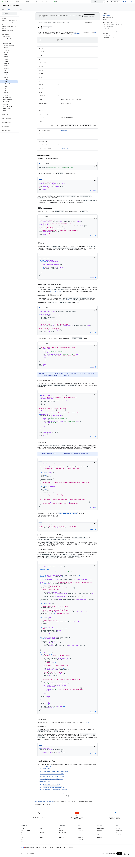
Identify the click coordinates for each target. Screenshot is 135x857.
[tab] (41, 163)
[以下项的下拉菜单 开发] (38, 1)
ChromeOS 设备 (62, 832)
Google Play (45, 1)
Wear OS (61, 830)
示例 (15, 9)
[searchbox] (9, 13)
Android (22, 828)
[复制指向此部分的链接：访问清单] (45, 243)
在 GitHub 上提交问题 (55, 291)
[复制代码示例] (96, 166)
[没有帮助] (96, 22)
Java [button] (46, 178)
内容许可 (51, 802)
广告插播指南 (64, 130)
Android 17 (80, 828)
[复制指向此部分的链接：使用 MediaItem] (51, 156)
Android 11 (80, 841)
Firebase (51, 847)
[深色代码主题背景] (95, 166)
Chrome (44, 847)
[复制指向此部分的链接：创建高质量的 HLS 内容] (56, 761)
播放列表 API (70, 300)
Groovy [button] (47, 163)
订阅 (119, 853)
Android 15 (80, 832)
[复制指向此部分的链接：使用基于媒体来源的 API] (54, 381)
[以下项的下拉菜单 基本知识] (20, 1)
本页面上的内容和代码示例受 (42, 802)
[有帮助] (94, 22)
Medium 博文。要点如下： (47, 766)
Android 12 (80, 839)
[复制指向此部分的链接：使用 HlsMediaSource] (55, 208)
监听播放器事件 (85, 453)
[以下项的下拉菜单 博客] (59, 1)
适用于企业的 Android (25, 830)
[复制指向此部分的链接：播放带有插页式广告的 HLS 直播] (63, 285)
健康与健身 (42, 832)
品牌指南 (32, 853)
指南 (9, 9)
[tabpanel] (67, 167)
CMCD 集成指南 (64, 148)
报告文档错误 (119, 830)
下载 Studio (99, 835)
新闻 (22, 837)
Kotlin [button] (40, 163)
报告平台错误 (119, 828)
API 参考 (98, 832)
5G (40, 839)
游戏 (41, 828)
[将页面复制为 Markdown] (48, 28)
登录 (132, 1)
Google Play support (120, 832)
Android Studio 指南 (101, 828)
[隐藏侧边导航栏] (17, 854)
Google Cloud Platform (61, 847)
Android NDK (100, 837)
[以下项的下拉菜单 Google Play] (50, 1)
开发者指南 (99, 830)
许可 (28, 853)
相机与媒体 (42, 835)
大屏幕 (60, 828)
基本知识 (17, 1)
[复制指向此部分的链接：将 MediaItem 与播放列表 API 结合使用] (64, 295)
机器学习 (42, 830)
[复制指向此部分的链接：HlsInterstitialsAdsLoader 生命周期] (64, 535)
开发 (36, 1)
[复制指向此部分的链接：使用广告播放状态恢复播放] (54, 550)
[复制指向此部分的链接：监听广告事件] (47, 442)
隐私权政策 (42, 837)
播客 (22, 841)
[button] (8, 34)
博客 (56, 1)
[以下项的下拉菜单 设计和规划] (31, 1)
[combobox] (98, 1)
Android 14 (80, 835)
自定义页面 (86, 722)
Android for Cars (62, 835)
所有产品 (71, 847)
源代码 (22, 835)
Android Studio (125, 1)
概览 (3, 9)
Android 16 (80, 830)
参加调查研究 (119, 835)
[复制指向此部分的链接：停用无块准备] (47, 727)
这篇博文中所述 (76, 34)
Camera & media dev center (10, 5)
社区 (21, 9)
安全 (22, 832)
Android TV (61, 837)
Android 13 (80, 837)
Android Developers (41, 22)
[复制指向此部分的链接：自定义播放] (47, 719)
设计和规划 (26, 1)
